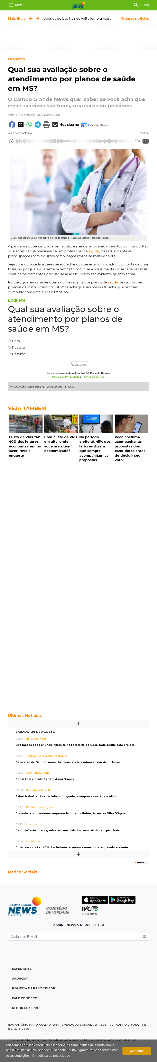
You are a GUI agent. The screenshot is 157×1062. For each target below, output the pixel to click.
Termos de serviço (93, 376)
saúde (94, 251)
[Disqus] (78, 520)
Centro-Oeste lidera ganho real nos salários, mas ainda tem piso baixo (68, 830)
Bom (16, 341)
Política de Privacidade (65, 376)
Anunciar (20, 978)
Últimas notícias (135, 18)
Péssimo (18, 354)
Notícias (142, 862)
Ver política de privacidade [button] (51, 1055)
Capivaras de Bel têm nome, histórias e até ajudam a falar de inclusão (68, 762)
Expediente (21, 969)
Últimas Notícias (25, 715)
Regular (19, 348)
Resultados (78, 364)
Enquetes (16, 59)
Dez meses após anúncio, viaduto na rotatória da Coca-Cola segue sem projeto (75, 744)
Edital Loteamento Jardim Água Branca (45, 779)
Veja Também (27, 408)
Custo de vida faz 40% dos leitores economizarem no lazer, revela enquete (72, 847)
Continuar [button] (137, 1050)
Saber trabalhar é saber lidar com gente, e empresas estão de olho (66, 796)
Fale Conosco (24, 998)
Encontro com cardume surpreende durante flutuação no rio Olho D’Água (71, 813)
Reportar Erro (26, 1008)
